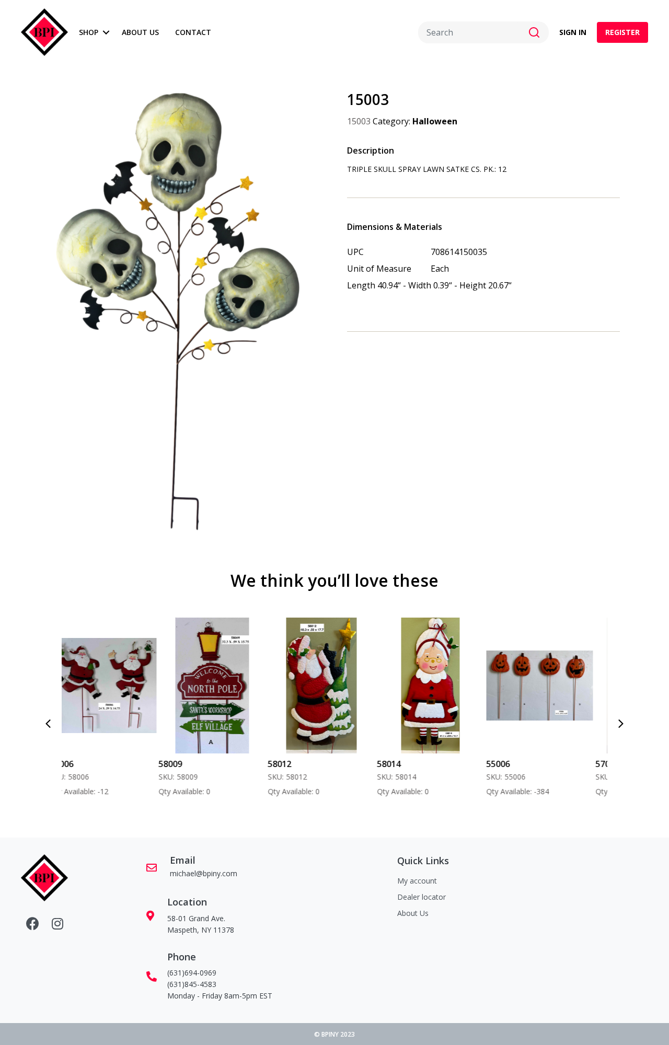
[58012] (229, 685)
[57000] (556, 685)
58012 (187, 764)
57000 (515, 764)
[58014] (338, 685)
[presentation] (48, 724)
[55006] (447, 685)
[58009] (120, 685)
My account (417, 881)
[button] (105, 32)
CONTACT (193, 32)
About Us (413, 913)
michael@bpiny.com (203, 873)
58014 (296, 764)
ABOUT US (140, 32)
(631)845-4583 (191, 984)
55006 (406, 764)
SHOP (88, 32)
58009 (78, 764)
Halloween (434, 121)
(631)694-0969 (191, 973)
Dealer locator (421, 897)
